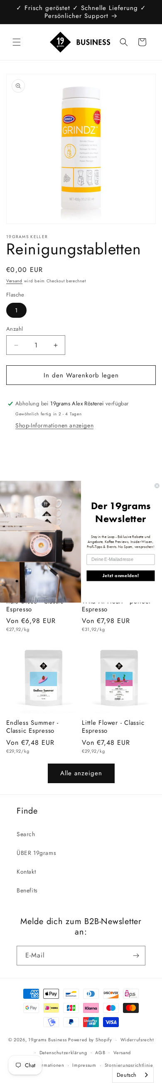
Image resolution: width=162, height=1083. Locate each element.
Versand (14, 281)
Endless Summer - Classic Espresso (32, 726)
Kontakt (26, 871)
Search (26, 834)
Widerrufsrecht (137, 1039)
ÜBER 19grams (36, 853)
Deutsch (127, 1075)
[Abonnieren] (136, 955)
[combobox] (133, 1075)
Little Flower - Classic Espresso (113, 726)
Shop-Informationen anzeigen (54, 425)
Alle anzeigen (81, 773)
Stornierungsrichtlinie (129, 1065)
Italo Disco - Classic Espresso (35, 605)
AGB (100, 1052)
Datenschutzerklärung (63, 1052)
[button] (16, 42)
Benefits (27, 890)
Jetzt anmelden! (121, 575)
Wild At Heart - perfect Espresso (116, 605)
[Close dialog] (157, 485)
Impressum (84, 1065)
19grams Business (47, 1039)
